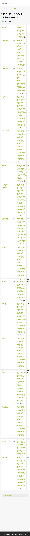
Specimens (7, 495)
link (3, 21)
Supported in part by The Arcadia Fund (12, 534)
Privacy (21, 534)
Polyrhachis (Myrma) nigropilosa (5, 186)
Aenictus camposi (6, 130)
